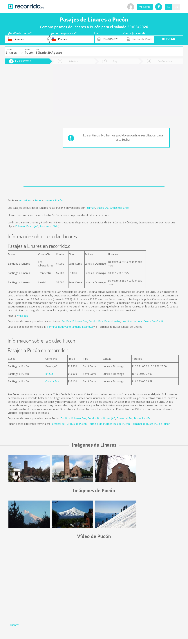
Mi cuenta (145, 6)
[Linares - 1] (115, 469)
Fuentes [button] (14, 625)
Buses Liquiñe (142, 418)
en (176, 6)
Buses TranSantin (153, 321)
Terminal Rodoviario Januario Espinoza (70, 326)
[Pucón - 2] (72, 514)
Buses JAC (103, 207)
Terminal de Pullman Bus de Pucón (109, 424)
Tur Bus (66, 321)
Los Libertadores (132, 321)
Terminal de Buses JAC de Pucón (150, 424)
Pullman (90, 207)
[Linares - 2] (72, 469)
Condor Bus (96, 321)
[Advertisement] (24, 127)
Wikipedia (22, 315)
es (168, 6)
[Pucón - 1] (115, 514)
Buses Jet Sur (125, 418)
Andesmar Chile (119, 207)
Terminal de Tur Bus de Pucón (68, 424)
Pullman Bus (79, 321)
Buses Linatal (112, 321)
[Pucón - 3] (29, 514)
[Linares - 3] (29, 469)
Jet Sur (49, 373)
